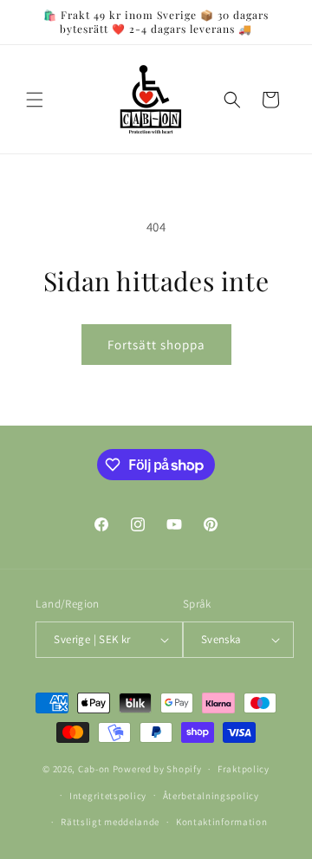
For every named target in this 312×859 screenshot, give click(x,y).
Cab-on (94, 769)
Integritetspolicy (107, 796)
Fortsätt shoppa (156, 344)
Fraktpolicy (244, 769)
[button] (35, 100)
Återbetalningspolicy (211, 796)
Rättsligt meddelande (110, 822)
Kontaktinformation (222, 822)
